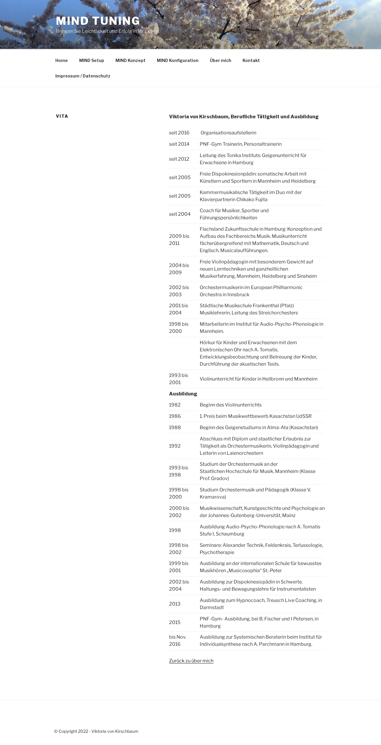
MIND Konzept (130, 60)
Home (61, 60)
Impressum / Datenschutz (82, 75)
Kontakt (251, 60)
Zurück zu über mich (191, 661)
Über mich (220, 60)
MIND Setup (91, 60)
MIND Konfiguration (178, 60)
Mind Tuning (98, 20)
